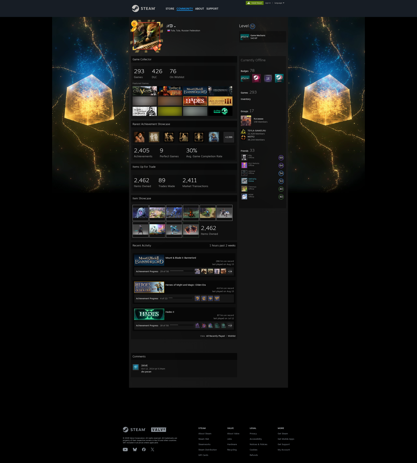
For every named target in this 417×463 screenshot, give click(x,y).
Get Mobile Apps (286, 439)
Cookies (253, 449)
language (278, 3)
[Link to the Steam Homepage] (144, 11)
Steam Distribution (207, 449)
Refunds (254, 455)
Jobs (229, 439)
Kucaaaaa (258, 118)
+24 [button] (230, 271)
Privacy (253, 433)
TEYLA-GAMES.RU (257, 130)
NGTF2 (251, 136)
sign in (268, 3)
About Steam (204, 433)
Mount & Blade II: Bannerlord (180, 257)
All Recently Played (215, 336)
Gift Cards (203, 455)
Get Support (284, 444)
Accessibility (256, 439)
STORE (170, 8)
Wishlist (232, 336)
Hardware (232, 444)
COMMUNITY (185, 8)
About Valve (233, 433)
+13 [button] (230, 325)
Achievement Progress (147, 271)
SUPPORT (212, 8)
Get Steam (283, 433)
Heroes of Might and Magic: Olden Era (185, 284)
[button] (262, 25)
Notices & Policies (258, 444)
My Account (284, 449)
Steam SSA (203, 439)
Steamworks (204, 444)
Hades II (169, 311)
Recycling (232, 449)
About (199, 8)
